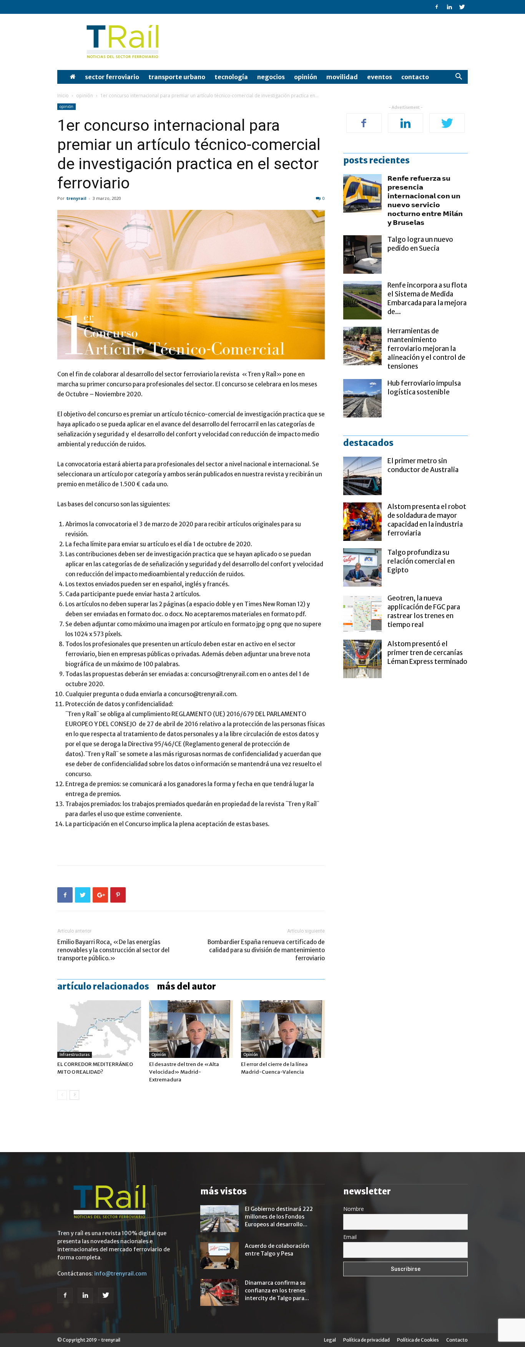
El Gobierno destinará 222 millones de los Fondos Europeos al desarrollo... (279, 1217)
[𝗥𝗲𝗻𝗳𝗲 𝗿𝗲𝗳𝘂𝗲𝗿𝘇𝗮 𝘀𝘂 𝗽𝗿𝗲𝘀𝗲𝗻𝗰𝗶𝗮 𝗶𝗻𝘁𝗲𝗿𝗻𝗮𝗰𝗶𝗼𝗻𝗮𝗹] (362, 193)
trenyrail (76, 198)
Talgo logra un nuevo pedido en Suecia (420, 244)
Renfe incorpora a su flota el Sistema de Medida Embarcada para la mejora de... (427, 298)
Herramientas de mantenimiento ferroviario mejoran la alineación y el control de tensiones (426, 349)
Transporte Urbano (176, 77)
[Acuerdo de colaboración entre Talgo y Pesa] (219, 1255)
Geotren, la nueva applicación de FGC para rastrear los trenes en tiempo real (423, 611)
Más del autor (186, 986)
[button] (458, 77)
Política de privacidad (366, 1340)
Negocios (271, 77)
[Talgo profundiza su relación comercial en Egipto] (362, 567)
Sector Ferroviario (112, 77)
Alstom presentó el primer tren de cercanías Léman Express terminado (427, 653)
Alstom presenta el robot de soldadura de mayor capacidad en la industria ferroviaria (426, 519)
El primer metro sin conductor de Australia (423, 465)
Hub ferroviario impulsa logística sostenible (424, 387)
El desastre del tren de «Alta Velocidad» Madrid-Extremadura (184, 1072)
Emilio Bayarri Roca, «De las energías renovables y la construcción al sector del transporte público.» (113, 950)
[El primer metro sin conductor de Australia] (362, 476)
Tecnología (231, 77)
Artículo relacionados (103, 986)
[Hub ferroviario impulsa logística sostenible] (362, 398)
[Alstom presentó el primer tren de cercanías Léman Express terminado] (362, 659)
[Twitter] (462, 7)
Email (350, 1237)
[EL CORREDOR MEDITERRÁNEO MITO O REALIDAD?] (99, 1029)
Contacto (415, 77)
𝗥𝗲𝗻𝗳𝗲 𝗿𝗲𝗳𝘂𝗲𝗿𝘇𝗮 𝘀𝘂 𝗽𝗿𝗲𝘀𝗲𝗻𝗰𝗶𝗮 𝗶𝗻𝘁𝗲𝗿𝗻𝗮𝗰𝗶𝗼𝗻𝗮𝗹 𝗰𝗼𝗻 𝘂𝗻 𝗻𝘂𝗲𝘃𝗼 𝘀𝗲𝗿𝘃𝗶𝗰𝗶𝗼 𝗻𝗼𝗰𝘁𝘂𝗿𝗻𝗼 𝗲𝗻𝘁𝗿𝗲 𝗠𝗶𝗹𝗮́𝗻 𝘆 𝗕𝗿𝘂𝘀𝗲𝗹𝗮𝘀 (425, 200)
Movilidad (342, 77)
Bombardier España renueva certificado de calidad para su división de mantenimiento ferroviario (266, 950)
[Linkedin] (449, 7)
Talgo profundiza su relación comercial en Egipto (421, 561)
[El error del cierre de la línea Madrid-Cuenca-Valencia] (283, 1029)
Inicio (63, 95)
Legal (330, 1340)
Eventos (379, 77)
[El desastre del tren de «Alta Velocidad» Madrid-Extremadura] (191, 1029)
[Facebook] (436, 7)
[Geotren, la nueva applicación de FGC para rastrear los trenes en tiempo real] (362, 613)
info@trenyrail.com (120, 1273)
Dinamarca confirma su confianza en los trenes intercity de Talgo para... (277, 1290)
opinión (305, 77)
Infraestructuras (75, 1054)
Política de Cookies (418, 1340)
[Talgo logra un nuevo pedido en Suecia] (362, 254)
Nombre (353, 1208)
